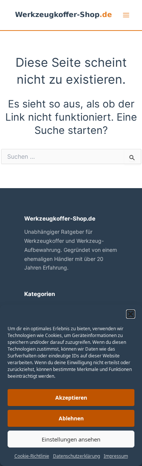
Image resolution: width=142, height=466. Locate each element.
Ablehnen (71, 418)
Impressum (116, 456)
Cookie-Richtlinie (31, 456)
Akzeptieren (71, 397)
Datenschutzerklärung (76, 456)
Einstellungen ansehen (71, 439)
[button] (130, 314)
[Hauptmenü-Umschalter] (126, 15)
